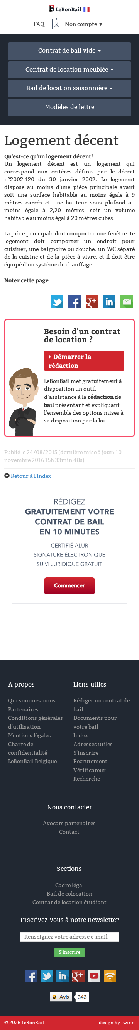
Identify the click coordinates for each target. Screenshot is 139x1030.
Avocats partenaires (69, 823)
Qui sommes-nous (32, 700)
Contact (69, 832)
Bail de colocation (69, 894)
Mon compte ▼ (84, 24)
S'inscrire (85, 753)
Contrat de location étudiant (69, 902)
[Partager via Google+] (92, 301)
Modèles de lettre (69, 107)
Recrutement (90, 761)
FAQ (39, 24)
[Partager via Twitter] (57, 301)
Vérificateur (89, 770)
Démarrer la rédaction (70, 360)
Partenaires (23, 709)
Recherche (86, 779)
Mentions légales (29, 735)
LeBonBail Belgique (32, 761)
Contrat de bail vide (67, 50)
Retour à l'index (31, 476)
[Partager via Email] (127, 301)
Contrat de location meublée (67, 69)
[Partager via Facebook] (74, 301)
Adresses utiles (93, 744)
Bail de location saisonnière (67, 88)
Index (80, 735)
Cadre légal (69, 885)
